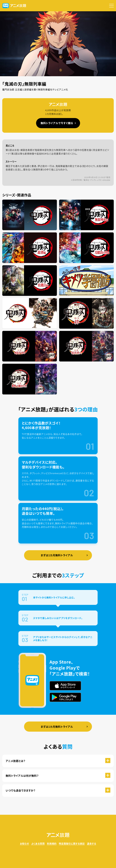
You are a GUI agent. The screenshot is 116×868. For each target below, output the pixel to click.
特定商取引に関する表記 (72, 843)
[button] (111, 5)
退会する (91, 843)
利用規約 (52, 843)
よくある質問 (38, 843)
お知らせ (24, 843)
